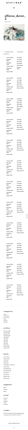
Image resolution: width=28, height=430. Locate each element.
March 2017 (19, 168)
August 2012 (9, 278)
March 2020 (20, 106)
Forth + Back (6, 357)
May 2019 (19, 123)
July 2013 (19, 243)
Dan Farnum (6, 378)
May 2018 (19, 144)
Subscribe (6, 404)
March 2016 (19, 189)
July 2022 (19, 57)
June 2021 (19, 80)
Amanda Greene (7, 370)
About (5, 391)
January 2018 (9, 140)
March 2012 (19, 272)
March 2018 (19, 148)
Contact (5, 389)
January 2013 (9, 243)
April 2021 (19, 84)
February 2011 (20, 294)
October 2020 (9, 107)
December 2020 (7, 331)
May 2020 (19, 102)
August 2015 (9, 216)
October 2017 (9, 169)
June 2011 (19, 286)
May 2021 (19, 82)
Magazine (6, 322)
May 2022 (19, 61)
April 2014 (19, 228)
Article (5, 314)
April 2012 (19, 270)
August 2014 (9, 237)
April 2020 (19, 104)
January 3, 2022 (7, 21)
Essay (5, 318)
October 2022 (9, 66)
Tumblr (5, 399)
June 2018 (19, 142)
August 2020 (9, 113)
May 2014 (19, 226)
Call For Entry (6, 317)
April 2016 (19, 187)
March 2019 (19, 127)
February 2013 (20, 253)
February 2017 (20, 170)
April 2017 (19, 166)
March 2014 (19, 230)
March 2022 (20, 65)
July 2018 (19, 140)
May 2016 (19, 185)
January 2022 (9, 57)
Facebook (6, 398)
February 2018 (20, 150)
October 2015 (9, 211)
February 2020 (7, 346)
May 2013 (19, 247)
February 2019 (20, 129)
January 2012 (9, 264)
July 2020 (19, 98)
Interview (5, 320)
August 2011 (9, 299)
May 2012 (19, 268)
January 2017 (9, 160)
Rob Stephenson (7, 368)
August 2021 (9, 92)
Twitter (5, 402)
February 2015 (20, 212)
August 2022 (9, 71)
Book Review (6, 315)
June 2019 (19, 121)
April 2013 (19, 249)
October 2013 (9, 252)
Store (5, 387)
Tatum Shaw (6, 366)
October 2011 (9, 293)
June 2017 (19, 162)
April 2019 (19, 125)
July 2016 (19, 181)
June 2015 (19, 204)
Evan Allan (6, 360)
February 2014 (20, 232)
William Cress (7, 376)
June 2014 (19, 224)
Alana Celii (6, 362)
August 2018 (9, 154)
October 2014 (9, 231)
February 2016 (20, 191)
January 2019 (9, 119)
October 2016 (9, 190)
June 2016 (19, 183)
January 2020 (9, 98)
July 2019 (19, 119)
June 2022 (19, 59)
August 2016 (9, 195)
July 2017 (19, 160)
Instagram (6, 401)
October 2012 (9, 273)
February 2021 (20, 88)
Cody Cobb (6, 372)
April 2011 (19, 290)
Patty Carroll (6, 358)
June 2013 (19, 245)
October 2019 (9, 128)
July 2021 (19, 78)
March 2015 (19, 210)
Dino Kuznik (6, 374)
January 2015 (9, 202)
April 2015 (19, 208)
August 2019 (9, 133)
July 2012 (19, 264)
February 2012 (20, 274)
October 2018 (9, 149)
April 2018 (19, 146)
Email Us (19, 414)
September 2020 (7, 335)
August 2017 (9, 175)
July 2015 (19, 202)
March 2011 (19, 292)
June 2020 (19, 100)
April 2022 (19, 63)
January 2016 (9, 181)
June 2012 (19, 266)
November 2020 (7, 332)
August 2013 (9, 257)
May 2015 (19, 206)
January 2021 (9, 78)
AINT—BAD (14, 3)
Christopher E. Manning (9, 364)
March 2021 (19, 86)
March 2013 (19, 251)
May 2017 (19, 164)
